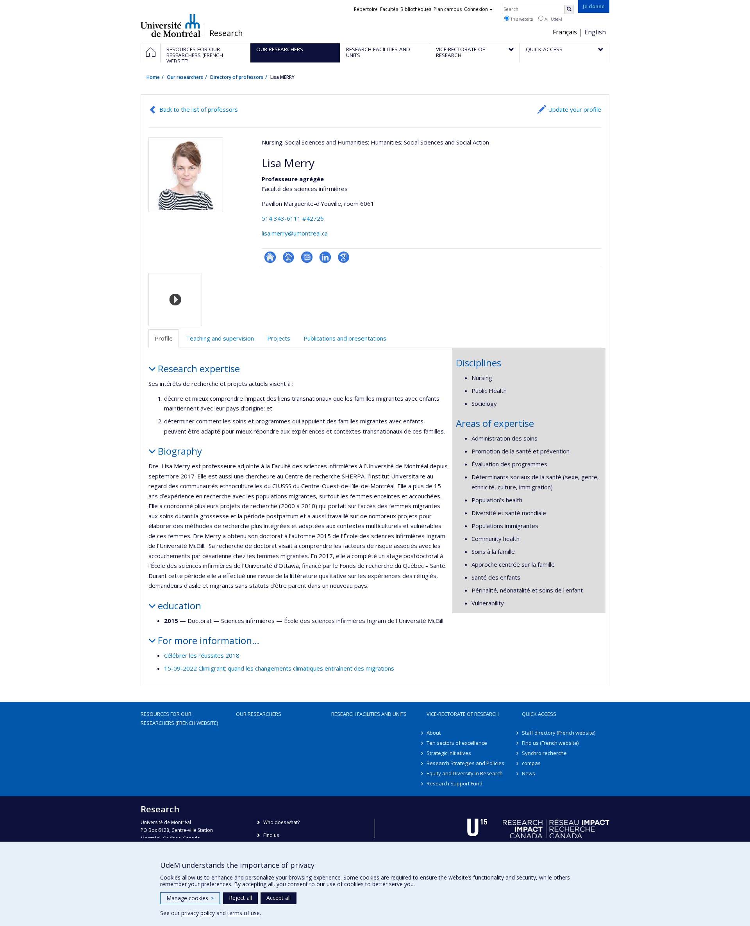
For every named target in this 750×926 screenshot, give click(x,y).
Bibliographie (307, 257)
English (595, 32)
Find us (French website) (550, 742)
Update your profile (574, 109)
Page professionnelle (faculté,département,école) (288, 257)
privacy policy (198, 913)
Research (226, 33)
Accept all (278, 897)
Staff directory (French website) (558, 732)
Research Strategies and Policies (465, 763)
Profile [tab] (164, 338)
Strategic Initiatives (449, 753)
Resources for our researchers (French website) (179, 718)
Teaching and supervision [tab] (220, 338)
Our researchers (185, 77)
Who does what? (281, 822)
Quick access (539, 713)
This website (521, 19)
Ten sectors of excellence (457, 742)
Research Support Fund (454, 783)
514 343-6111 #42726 (293, 218)
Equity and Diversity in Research (465, 773)
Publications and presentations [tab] (345, 338)
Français (565, 32)
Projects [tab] (278, 338)
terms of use (243, 913)
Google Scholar (344, 257)
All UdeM (552, 19)
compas (531, 763)
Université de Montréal (170, 25)
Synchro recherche (544, 753)
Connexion (476, 9)
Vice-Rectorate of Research (463, 713)
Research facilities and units (369, 713)
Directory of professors (236, 77)
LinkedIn (325, 257)
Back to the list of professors (198, 109)
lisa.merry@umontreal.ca (295, 233)
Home (153, 77)
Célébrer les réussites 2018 (201, 655)
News (528, 773)
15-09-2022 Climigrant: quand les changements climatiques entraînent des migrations (279, 668)
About (434, 732)
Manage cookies (190, 898)
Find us (271, 835)
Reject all (240, 897)
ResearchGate (270, 257)
